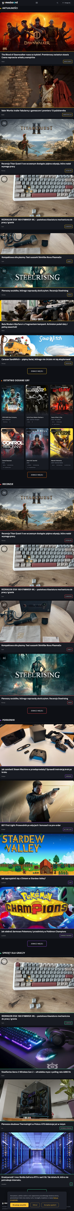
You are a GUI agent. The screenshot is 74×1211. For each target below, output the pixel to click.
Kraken (3, 776)
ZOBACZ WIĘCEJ (37, 371)
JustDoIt (3, 883)
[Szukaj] (57, 2)
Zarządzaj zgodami (50, 1205)
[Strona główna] (10, 2)
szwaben (3, 1184)
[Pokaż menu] (36, 2)
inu (2, 1128)
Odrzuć (35, 1205)
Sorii (2, 227)
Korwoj (3, 171)
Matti (3, 62)
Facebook (5, 1206)
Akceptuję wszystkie (19, 1205)
